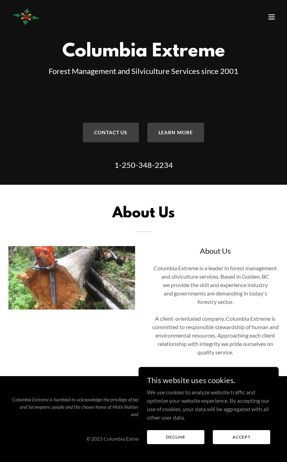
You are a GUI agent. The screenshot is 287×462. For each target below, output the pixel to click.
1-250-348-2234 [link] (143, 165)
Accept (241, 437)
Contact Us (111, 132)
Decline (176, 437)
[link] (26, 17)
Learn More (176, 132)
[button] (272, 17)
